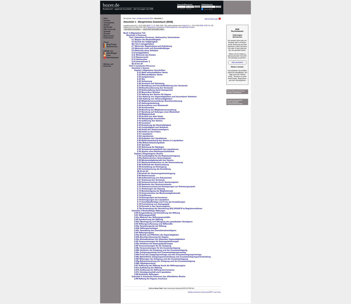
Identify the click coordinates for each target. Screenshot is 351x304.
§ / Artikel (181, 9)
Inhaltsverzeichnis (194, 292)
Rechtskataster (112, 58)
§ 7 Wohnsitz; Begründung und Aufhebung (152, 46)
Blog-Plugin (111, 44)
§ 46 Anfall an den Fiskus (149, 132)
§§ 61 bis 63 (142, 171)
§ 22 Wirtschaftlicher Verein (150, 74)
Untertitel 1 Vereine (140, 68)
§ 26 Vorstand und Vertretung (150, 83)
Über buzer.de (109, 29)
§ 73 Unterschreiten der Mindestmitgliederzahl (158, 193)
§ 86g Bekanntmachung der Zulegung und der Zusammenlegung (164, 261)
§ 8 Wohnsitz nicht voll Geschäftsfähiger (151, 48)
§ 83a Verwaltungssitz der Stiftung (150, 226)
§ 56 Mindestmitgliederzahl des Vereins (155, 160)
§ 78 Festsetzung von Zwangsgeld (153, 204)
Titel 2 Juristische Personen (142, 66)
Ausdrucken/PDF (207, 292)
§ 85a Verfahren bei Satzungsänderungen (153, 243)
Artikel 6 (185, 25)
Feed (108, 55)
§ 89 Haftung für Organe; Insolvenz (150, 279)
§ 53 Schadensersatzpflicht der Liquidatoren (158, 149)
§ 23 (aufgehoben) (145, 77)
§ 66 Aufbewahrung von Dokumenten (154, 178)
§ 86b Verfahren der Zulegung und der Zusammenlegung (160, 250)
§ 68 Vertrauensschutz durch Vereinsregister (157, 182)
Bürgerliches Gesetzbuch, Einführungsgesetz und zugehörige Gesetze (171, 27)
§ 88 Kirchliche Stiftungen (146, 274)
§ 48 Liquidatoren (145, 136)
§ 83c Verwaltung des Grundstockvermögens (155, 230)
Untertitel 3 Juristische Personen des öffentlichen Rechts (158, 276)
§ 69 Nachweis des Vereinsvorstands (154, 184)
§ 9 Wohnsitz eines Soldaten (145, 50)
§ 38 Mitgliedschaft (146, 114)
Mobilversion (112, 47)
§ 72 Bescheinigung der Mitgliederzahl (155, 191)
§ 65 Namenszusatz (146, 175)
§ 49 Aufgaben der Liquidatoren (152, 138)
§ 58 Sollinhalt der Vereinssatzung (153, 164)
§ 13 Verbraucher (139, 59)
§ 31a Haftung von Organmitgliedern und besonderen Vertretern (167, 96)
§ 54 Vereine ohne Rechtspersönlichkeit (155, 151)
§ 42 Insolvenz (144, 123)
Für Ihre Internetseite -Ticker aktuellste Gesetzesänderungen (235, 101)
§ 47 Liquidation (144, 134)
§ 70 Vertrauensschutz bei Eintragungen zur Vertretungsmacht (166, 186)
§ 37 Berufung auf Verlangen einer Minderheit (158, 112)
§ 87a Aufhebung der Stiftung (148, 268)
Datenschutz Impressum (109, 37)
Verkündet (108, 27)
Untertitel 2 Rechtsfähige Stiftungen (148, 211)
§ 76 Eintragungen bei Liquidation (153, 200)
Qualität (107, 31)
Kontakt (107, 34)
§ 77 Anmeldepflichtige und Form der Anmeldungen (161, 202)
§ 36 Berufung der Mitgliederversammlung (156, 110)
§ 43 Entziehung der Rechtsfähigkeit (154, 125)
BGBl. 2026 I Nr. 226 (206, 25)
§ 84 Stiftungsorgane (144, 232)
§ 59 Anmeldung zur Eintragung (152, 167)
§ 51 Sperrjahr (143, 145)
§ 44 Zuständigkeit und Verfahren (152, 127)
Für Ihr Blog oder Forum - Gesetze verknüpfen (236, 91)
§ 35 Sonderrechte (145, 107)
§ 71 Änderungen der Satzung (151, 189)
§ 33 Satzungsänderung (148, 103)
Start (106, 18)
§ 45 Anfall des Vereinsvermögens (153, 129)
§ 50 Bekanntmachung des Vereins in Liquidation (160, 140)
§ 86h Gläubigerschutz (144, 263)
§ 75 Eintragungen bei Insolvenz (152, 197)
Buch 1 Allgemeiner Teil (134, 33)
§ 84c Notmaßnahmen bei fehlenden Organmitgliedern (159, 239)
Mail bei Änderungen (212, 19)
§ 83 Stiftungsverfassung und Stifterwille (153, 224)
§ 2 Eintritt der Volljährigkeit (145, 42)
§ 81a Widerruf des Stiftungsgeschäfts (152, 217)
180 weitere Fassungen (132, 29)
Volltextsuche (207, 5)
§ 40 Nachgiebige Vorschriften (151, 118)
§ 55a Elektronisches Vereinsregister (154, 158)
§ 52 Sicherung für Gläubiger (150, 147)
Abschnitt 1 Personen (136, 35)
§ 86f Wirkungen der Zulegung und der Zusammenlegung (161, 259)
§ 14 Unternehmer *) (141, 61)
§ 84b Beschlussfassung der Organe (151, 237)
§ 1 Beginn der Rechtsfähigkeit (146, 39)
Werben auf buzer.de (108, 65)
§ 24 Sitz (141, 79)
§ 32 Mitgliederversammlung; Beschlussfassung (159, 101)
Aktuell (107, 25)
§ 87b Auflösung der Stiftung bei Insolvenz (154, 270)
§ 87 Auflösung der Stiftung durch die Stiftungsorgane (159, 265)
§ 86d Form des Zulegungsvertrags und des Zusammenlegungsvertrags (168, 254)
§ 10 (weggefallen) (140, 53)
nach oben (217, 292)
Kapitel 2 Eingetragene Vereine (148, 153)
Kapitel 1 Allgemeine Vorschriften (149, 70)
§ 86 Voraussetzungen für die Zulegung (152, 246)
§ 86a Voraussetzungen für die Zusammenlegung (157, 248)
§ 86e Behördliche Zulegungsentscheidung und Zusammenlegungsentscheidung (172, 257)
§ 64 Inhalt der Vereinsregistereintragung (156, 173)
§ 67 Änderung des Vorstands (151, 180)
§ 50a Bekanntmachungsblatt (151, 143)
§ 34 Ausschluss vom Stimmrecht (152, 105)
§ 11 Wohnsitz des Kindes (144, 55)
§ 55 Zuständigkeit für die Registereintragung (158, 156)
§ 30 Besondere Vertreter (148, 92)
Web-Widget (111, 53)
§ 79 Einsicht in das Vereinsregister (153, 206)
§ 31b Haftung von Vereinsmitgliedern (154, 99)
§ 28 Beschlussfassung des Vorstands (155, 88)
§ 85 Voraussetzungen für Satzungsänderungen (156, 241)
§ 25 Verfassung (144, 81)
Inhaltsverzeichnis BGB (145, 18)
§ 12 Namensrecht (140, 57)
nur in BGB (208, 9)
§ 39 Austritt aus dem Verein (150, 116)
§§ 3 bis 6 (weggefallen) (143, 44)
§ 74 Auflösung (144, 195)
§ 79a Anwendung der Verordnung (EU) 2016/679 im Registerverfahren (169, 208)
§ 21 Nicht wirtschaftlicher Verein (152, 72)
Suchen (107, 21)
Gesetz (189, 9)
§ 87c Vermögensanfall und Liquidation (152, 272)
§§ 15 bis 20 (137, 64)
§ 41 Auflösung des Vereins (150, 121)
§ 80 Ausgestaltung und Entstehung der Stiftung (157, 213)
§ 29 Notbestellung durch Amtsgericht (155, 90)
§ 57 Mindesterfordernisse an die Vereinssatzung (160, 162)
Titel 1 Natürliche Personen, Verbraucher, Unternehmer (154, 37)
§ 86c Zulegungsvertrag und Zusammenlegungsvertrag (160, 252)
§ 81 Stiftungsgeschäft (145, 215)
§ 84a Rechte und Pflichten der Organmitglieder (156, 235)
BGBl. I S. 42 (151, 25)
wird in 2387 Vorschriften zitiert (153, 29)
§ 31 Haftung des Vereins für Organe (154, 94)
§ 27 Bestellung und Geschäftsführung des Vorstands (162, 85)
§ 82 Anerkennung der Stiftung (148, 219)
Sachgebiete (109, 23)
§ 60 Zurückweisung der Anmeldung (154, 169)
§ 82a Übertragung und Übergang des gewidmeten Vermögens (163, 221)
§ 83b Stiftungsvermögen (146, 228)
